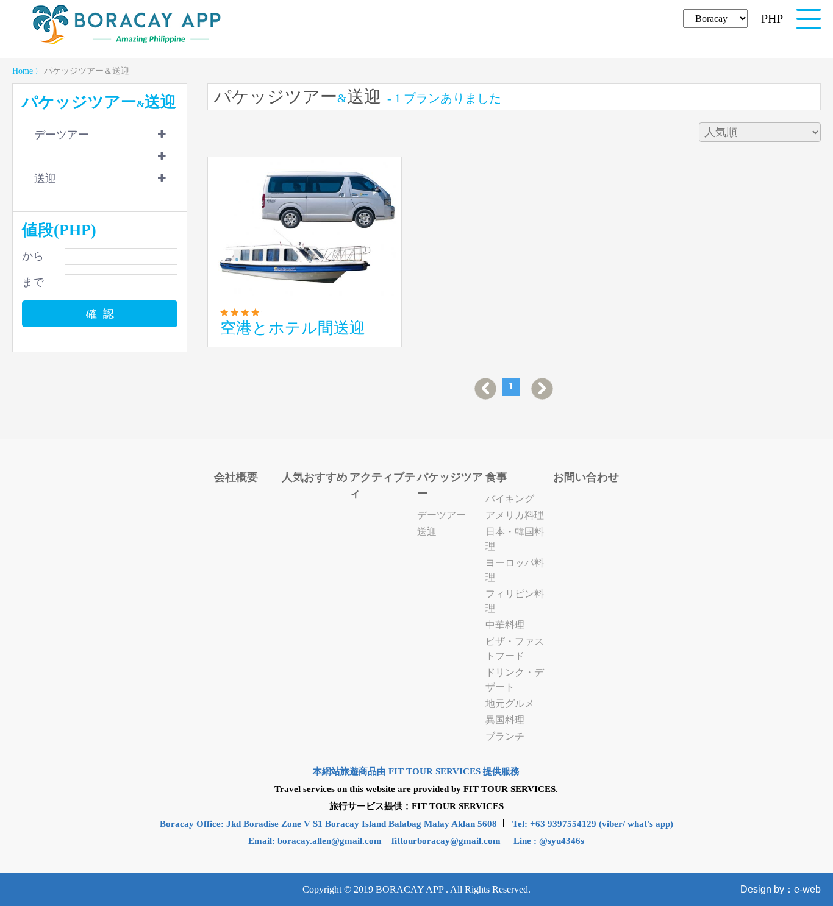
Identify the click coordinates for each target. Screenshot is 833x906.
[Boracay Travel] (126, 42)
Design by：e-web (780, 889)
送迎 (45, 178)
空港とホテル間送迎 (292, 328)
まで (33, 282)
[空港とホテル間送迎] (304, 226)
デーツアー (61, 135)
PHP (772, 18)
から (33, 256)
